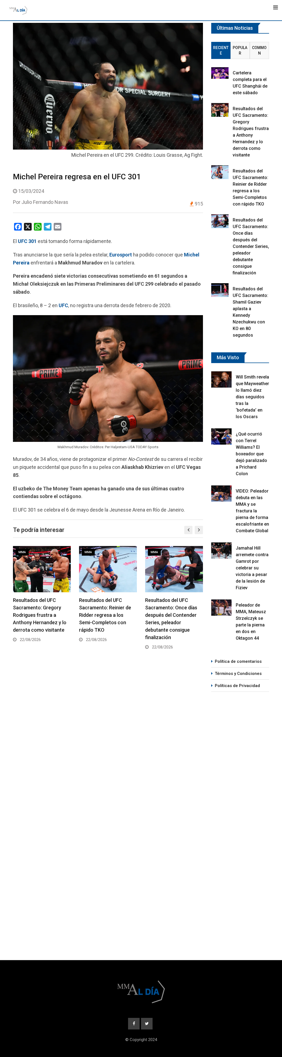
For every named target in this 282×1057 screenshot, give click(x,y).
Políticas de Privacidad (237, 685)
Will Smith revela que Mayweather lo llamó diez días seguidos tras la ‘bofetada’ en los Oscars (252, 396)
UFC (63, 305)
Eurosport (120, 255)
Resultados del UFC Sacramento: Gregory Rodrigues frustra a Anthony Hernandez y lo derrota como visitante (39, 615)
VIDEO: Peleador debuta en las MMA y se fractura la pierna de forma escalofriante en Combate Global (252, 510)
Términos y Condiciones (238, 673)
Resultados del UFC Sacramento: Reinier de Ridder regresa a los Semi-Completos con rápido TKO (105, 615)
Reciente (221, 50)
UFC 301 (27, 241)
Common (259, 50)
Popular (240, 50)
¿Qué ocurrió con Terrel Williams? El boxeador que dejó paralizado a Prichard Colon (251, 453)
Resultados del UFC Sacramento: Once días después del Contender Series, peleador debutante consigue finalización (251, 246)
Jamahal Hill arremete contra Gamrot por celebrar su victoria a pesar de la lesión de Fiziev (252, 567)
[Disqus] (108, 738)
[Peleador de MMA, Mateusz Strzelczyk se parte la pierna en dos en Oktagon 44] (221, 607)
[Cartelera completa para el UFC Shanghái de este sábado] (220, 73)
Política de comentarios (238, 661)
